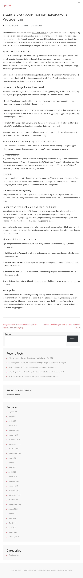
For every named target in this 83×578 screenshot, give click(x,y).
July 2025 (12, 463)
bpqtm (7, 5)
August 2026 (13, 412)
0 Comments (37, 26)
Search (8, 334)
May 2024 (12, 523)
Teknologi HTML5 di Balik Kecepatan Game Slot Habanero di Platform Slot (36, 372)
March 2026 (13, 426)
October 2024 (13, 500)
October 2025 (13, 449)
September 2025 (15, 453)
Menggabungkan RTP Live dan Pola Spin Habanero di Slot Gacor (32, 367)
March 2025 (13, 476)
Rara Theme (51, 570)
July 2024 (12, 514)
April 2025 (12, 472)
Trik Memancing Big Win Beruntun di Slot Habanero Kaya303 (31, 358)
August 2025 (13, 458)
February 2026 (14, 430)
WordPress (68, 570)
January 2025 (13, 486)
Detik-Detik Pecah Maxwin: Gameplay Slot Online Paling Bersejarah (33, 376)
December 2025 (14, 439)
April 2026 (12, 421)
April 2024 (12, 527)
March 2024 (13, 532)
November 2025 (14, 444)
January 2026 (13, 435)
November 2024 (14, 495)
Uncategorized (14, 555)
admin (26, 26)
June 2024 (12, 518)
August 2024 (13, 509)
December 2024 (14, 490)
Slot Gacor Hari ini (39, 32)
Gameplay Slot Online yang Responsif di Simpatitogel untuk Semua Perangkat (37, 362)
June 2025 (12, 467)
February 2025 (14, 481)
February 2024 (14, 537)
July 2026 (12, 416)
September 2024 (15, 504)
